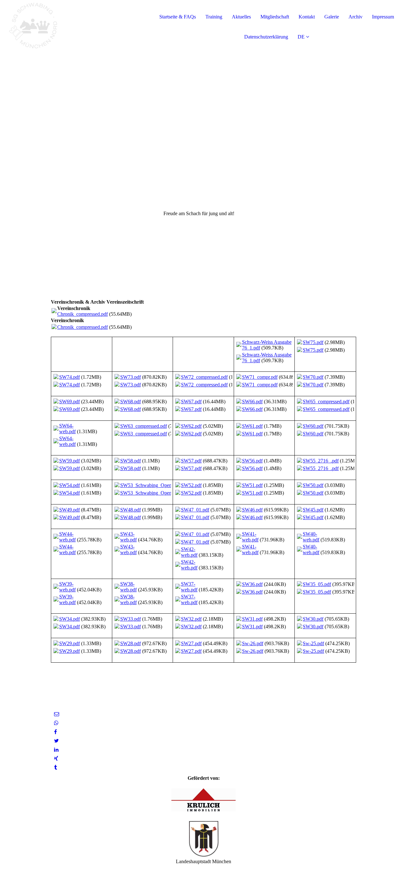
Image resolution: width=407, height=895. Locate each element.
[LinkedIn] (56, 749)
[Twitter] (56, 740)
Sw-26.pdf (252, 643)
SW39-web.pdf (67, 586)
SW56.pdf (252, 460)
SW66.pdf (252, 401)
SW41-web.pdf (250, 536)
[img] (73, 25)
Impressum (383, 16)
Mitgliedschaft (274, 16)
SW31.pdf (252, 619)
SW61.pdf (252, 426)
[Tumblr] (55, 767)
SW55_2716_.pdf (321, 460)
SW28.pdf (130, 643)
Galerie (331, 16)
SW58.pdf (130, 460)
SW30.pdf (313, 619)
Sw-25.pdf (313, 643)
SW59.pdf (69, 460)
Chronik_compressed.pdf (82, 314)
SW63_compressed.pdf (143, 426)
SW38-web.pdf (128, 586)
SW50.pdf (313, 485)
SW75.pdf (313, 342)
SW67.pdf (191, 401)
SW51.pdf (252, 485)
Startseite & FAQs (177, 16)
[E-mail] (56, 714)
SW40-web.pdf (311, 536)
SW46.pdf (252, 509)
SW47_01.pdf (195, 509)
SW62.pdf (191, 426)
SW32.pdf (191, 619)
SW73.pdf (130, 377)
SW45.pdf (313, 509)
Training (213, 16)
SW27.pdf (191, 643)
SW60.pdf (313, 426)
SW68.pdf (130, 401)
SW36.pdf (252, 584)
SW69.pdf (69, 401)
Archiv (355, 16)
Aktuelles (241, 16)
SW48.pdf (130, 509)
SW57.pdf (191, 460)
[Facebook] (55, 732)
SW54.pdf (69, 485)
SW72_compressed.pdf (204, 377)
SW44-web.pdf (67, 536)
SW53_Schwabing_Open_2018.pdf (156, 485)
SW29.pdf (69, 643)
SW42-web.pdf (189, 552)
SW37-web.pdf (189, 586)
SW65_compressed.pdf (326, 401)
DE (301, 36)
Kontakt (307, 16)
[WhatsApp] (56, 723)
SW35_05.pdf (317, 584)
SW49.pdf (69, 509)
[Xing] (56, 758)
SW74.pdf (69, 377)
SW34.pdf (69, 619)
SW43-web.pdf (128, 536)
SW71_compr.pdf (260, 377)
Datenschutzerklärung (266, 36)
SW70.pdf (313, 377)
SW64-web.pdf (67, 428)
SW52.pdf (191, 485)
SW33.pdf (130, 619)
